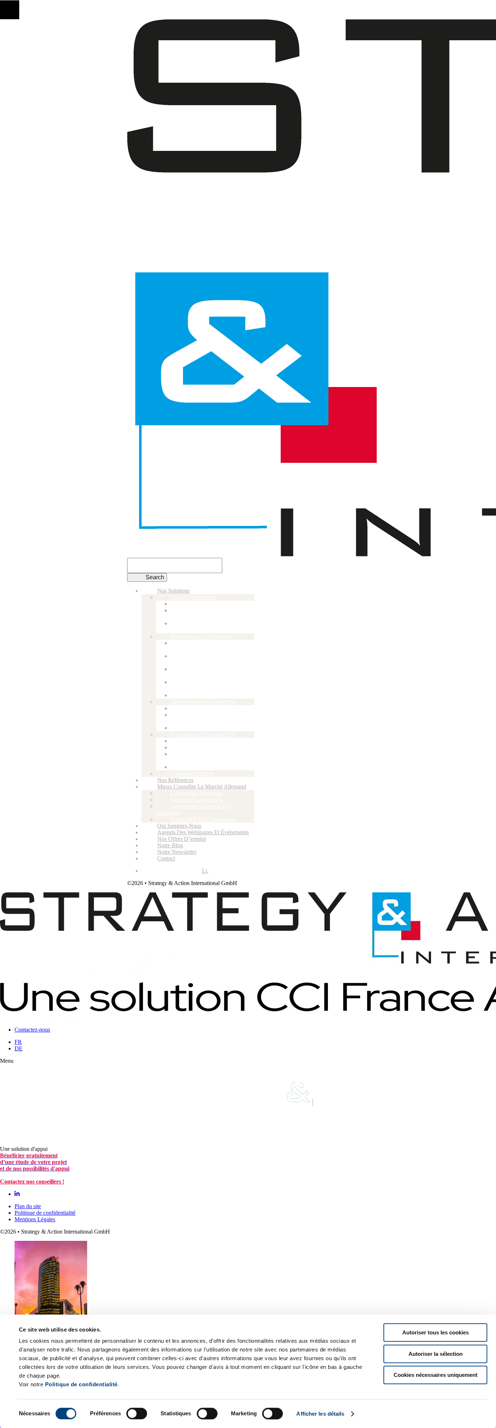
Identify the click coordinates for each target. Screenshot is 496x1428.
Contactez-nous (32, 1029)
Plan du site (28, 1206)
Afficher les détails (320, 1414)
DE (19, 1048)
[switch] (136, 1413)
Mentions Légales (35, 1219)
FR (18, 1042)
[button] (9, 9)
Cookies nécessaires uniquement (435, 1375)
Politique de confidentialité (81, 1384)
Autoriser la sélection (435, 1354)
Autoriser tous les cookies (435, 1332)
